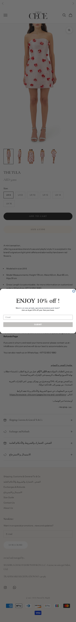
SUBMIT (38, 324)
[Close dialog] (73, 291)
